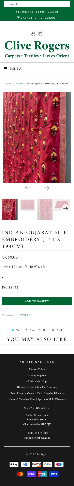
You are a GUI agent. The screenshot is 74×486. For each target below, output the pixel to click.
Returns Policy (37, 369)
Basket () (29, 17)
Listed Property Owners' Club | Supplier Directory (37, 393)
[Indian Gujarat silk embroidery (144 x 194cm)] (37, 137)
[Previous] (27, 187)
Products (20, 84)
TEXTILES (25, 315)
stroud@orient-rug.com (37, 437)
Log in (53, 12)
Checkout (49, 17)
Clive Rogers (41, 454)
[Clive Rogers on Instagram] (33, 33)
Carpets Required (37, 375)
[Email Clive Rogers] (40, 33)
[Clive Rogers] (37, 49)
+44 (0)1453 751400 (30, 12)
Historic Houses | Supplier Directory (37, 387)
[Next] (46, 187)
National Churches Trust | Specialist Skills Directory (37, 399)
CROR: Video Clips (37, 381)
